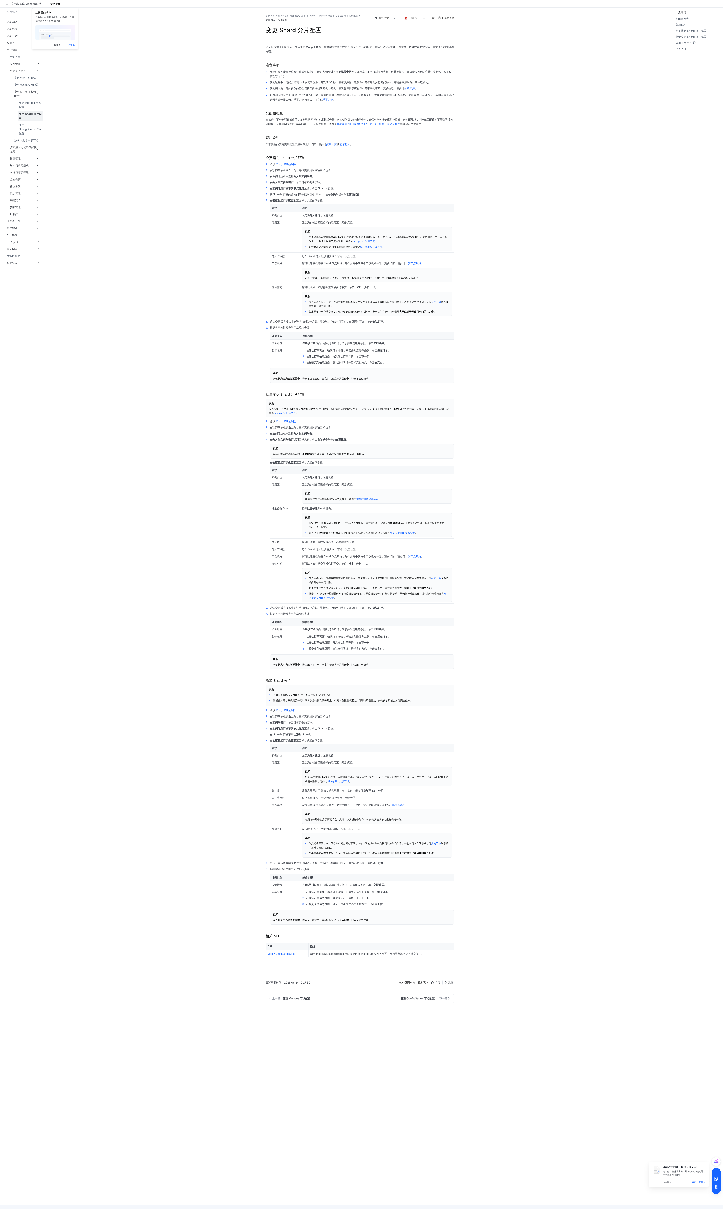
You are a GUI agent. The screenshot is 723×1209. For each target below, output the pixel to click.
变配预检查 (682, 18)
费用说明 (681, 24)
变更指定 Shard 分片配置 (691, 30)
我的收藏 (449, 17)
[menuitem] (24, 57)
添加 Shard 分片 (686, 42)
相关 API (681, 48)
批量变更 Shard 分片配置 (691, 36)
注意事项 (681, 12)
